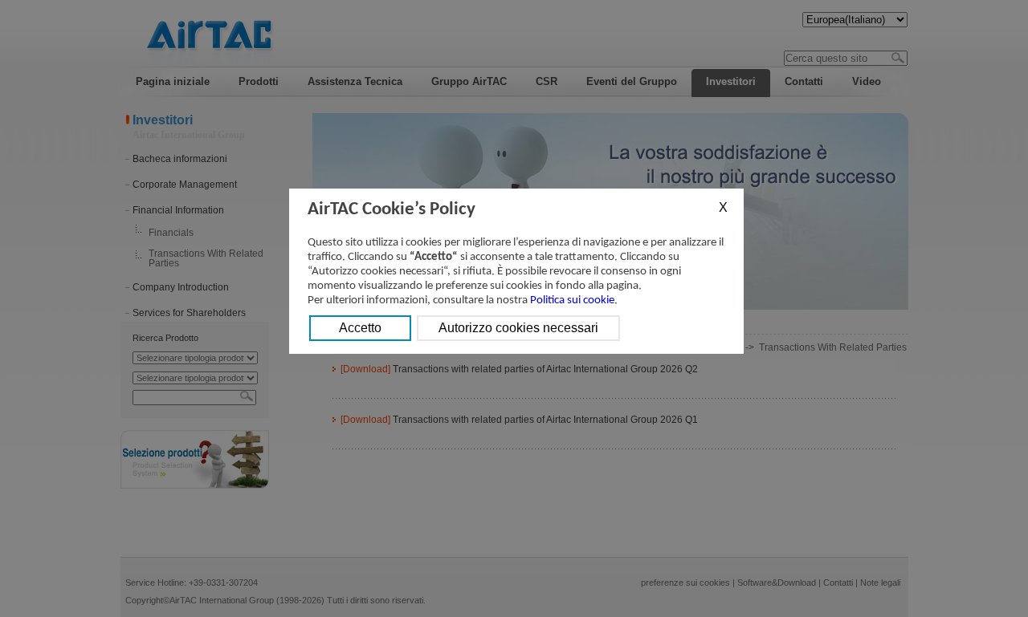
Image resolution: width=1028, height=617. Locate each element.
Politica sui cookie (572, 300)
